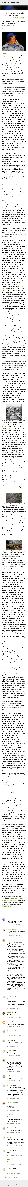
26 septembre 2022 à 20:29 (14, 1164)
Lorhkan (9, 1114)
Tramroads (5, 383)
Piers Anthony (10, 838)
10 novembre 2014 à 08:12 (14, 1132)
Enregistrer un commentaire (10, 1177)
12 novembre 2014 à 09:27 (14, 1155)
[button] (3, 29)
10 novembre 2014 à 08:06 (14, 1123)
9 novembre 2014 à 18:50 (14, 1026)
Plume (9, 1040)
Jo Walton (5, 54)
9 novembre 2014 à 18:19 (14, 924)
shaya (8, 1021)
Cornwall (9, 1137)
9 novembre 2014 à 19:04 (14, 1035)
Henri (8, 1159)
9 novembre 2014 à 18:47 (14, 1017)
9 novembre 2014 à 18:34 (14, 992)
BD (17, 17)
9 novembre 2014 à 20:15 (14, 1071)
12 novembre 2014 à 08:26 (14, 1146)
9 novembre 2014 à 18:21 (14, 935)
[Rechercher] (26, 2)
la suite (15, 68)
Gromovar (10, 996)
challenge (7, 785)
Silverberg (5, 850)
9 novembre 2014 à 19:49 (14, 1046)
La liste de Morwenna (11, 783)
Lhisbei (9, 1076)
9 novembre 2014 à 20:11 (14, 1055)
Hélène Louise (11, 929)
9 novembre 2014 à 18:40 (14, 1008)
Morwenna (16, 60)
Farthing (13, 66)
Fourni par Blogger (15, 1185)
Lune (8, 918)
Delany (4, 864)
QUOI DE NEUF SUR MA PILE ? (12, 2)
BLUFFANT (22, 17)
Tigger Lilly (10, 1012)
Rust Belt (16, 472)
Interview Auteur (6, 906)
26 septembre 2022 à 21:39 (14, 1173)
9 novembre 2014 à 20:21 (14, 1098)
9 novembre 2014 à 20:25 (14, 1110)
